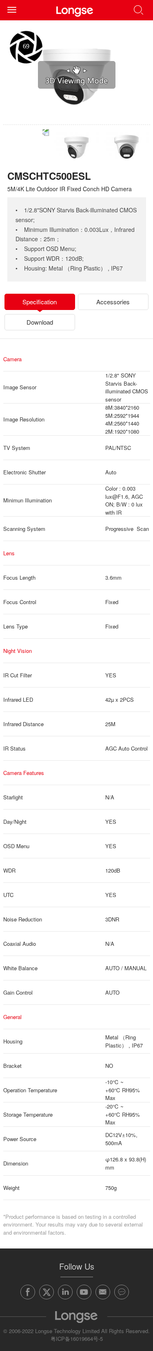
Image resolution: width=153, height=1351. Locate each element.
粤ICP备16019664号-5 (77, 1338)
